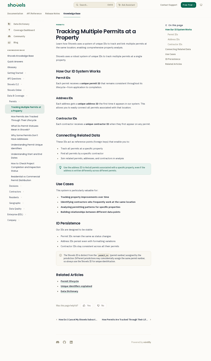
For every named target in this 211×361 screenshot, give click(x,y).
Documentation (15, 13)
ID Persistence (172, 59)
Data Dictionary (21, 24)
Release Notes (52, 13)
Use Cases (170, 54)
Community (19, 36)
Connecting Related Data (178, 49)
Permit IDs (173, 34)
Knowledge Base (71, 13)
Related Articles (173, 64)
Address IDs (174, 39)
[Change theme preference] (201, 4)
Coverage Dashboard (24, 30)
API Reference (34, 13)
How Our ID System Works (178, 29)
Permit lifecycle (70, 281)
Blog (16, 42)
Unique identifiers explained (76, 286)
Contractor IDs (175, 44)
